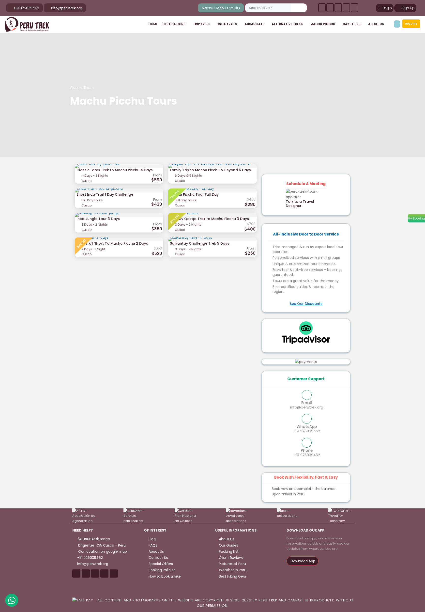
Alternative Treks (287, 24)
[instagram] (354, 7)
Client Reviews (231, 557)
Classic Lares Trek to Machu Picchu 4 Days (114, 170)
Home (153, 24)
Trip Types (201, 24)
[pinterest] (330, 7)
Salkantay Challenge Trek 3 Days (199, 243)
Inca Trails (227, 24)
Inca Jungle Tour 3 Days (98, 218)
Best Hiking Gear (232, 576)
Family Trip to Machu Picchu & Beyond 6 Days (210, 170)
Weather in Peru (232, 569)
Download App (302, 561)
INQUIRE (411, 24)
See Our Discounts (306, 303)
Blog (152, 538)
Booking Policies (161, 569)
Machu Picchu (322, 24)
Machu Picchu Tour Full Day (194, 194)
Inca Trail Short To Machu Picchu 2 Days (112, 243)
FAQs (152, 545)
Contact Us (158, 557)
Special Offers (160, 563)
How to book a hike (164, 576)
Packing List (229, 551)
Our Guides (228, 545)
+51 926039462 (306, 428)
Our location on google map (102, 551)
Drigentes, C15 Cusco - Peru (101, 545)
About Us (376, 24)
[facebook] (322, 7)
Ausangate (254, 24)
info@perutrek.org (306, 404)
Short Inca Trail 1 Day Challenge (104, 194)
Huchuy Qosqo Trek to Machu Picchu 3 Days (209, 218)
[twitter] (338, 7)
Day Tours (352, 24)
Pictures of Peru (232, 563)
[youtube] (346, 7)
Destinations (174, 24)
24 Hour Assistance (93, 538)
